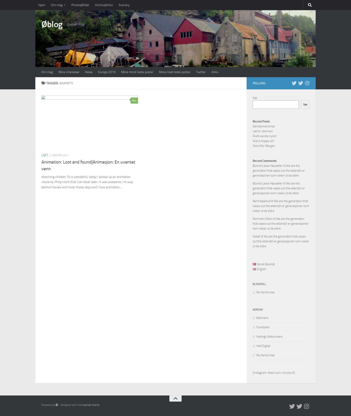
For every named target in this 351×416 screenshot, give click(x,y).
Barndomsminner (264, 126)
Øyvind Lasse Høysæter (268, 166)
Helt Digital (263, 346)
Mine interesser (68, 72)
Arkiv (214, 72)
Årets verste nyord (264, 136)
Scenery (124, 5)
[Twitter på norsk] (300, 83)
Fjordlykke (262, 327)
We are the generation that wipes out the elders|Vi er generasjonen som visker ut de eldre (279, 170)
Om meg (57, 5)
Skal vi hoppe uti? (263, 141)
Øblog (52, 24)
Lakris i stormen (263, 131)
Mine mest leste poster (174, 72)
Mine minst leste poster (137, 72)
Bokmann (262, 318)
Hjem (41, 5)
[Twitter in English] (294, 83)
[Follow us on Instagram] (307, 83)
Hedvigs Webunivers (269, 336)
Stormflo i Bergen (264, 146)
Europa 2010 (107, 72)
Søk (255, 98)
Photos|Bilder (80, 5)
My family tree (265, 292)
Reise (88, 72)
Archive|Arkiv (104, 5)
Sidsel (256, 236)
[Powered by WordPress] (56, 405)
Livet (44, 155)
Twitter (201, 72)
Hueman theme (91, 404)
